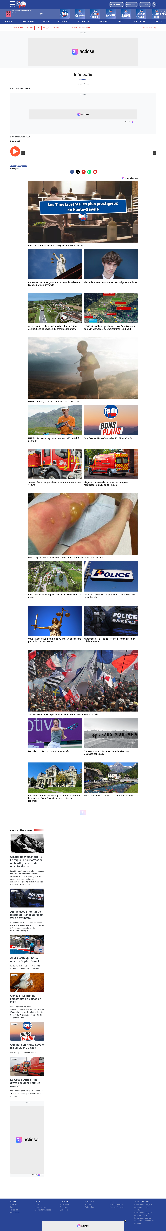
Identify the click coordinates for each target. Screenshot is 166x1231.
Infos (46, 21)
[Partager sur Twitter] (77, 173)
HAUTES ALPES (58, 28)
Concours (103, 21)
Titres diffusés (16, 1210)
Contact (13, 1204)
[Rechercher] (154, 4)
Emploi (158, 21)
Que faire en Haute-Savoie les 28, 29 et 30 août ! (27, 1046)
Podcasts (83, 21)
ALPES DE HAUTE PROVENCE (79, 28)
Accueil (9, 21)
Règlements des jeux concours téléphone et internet (144, 1220)
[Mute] (41, 14)
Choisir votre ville (149, 28)
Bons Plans (28, 21)
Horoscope (139, 21)
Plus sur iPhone (116, 1204)
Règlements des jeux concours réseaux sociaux (143, 1207)
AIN (38, 28)
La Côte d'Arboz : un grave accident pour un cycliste (25, 1083)
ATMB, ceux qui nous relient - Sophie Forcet (24, 959)
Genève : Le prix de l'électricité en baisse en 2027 (25, 999)
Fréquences (15, 1212)
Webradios (63, 21)
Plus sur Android (117, 1207)
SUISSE (46, 28)
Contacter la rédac (43, 1210)
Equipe (13, 1207)
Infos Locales (40, 1207)
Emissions (64, 1207)
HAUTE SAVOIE (17, 28)
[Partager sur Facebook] (71, 173)
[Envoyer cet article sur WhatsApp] (88, 173)
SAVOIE (30, 28)
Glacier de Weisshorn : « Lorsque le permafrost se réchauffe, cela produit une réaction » (26, 861)
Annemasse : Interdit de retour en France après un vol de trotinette (27, 914)
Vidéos (121, 21)
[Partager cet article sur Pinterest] (83, 173)
